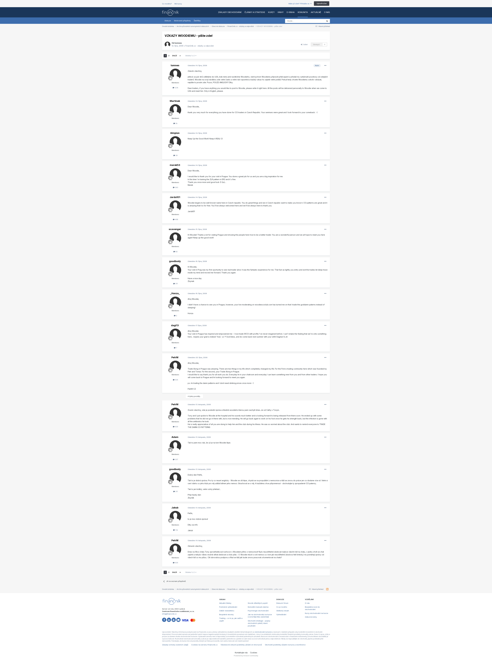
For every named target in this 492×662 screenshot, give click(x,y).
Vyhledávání (281, 614)
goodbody (175, 261)
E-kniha (291, 12)
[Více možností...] (325, 65)
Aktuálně (316, 12)
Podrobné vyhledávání (228, 607)
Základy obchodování (229, 12)
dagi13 (175, 325)
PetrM (174, 357)
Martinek (175, 101)
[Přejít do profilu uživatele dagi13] (175, 334)
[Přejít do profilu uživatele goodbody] (175, 270)
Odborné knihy (311, 617)
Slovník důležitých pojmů (258, 603)
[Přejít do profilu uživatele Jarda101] (175, 206)
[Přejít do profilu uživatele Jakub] (175, 516)
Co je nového (281, 607)
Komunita (303, 12)
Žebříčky (197, 21)
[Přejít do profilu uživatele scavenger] (175, 238)
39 (176, 155)
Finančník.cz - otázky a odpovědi (199, 46)
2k (176, 123)
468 (176, 219)
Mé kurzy (178, 4)
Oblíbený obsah (282, 611)
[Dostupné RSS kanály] (327, 589)
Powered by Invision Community (246, 656)
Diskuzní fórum (282, 603)
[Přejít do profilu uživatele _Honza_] (175, 302)
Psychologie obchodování (258, 611)
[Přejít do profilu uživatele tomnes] (167, 44)
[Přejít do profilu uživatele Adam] (175, 446)
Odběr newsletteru (226, 611)
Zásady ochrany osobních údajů (175, 645)
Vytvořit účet (322, 3)
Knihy (281, 12)
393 (176, 187)
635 (176, 380)
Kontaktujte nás (241, 652)
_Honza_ (175, 293)
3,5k (176, 88)
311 (176, 284)
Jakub (174, 507)
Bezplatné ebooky (226, 614)
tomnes (178, 43)
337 (176, 459)
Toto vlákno (316, 21)
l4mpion (175, 133)
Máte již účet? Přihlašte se (299, 4)
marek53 (175, 165)
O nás (327, 12)
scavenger (175, 229)
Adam (175, 437)
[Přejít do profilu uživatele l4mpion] (175, 142)
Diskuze (168, 21)
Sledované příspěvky (182, 21)
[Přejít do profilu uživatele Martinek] (175, 110)
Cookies (253, 652)
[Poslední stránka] (180, 55)
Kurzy (271, 12)
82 (176, 252)
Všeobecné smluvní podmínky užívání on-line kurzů (241, 645)
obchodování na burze (263, 632)
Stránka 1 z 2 (190, 56)
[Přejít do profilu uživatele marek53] (175, 174)
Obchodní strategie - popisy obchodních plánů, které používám (259, 623)
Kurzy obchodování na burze (316, 613)
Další (174, 56)
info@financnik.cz (169, 614)
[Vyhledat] (327, 21)
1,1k (176, 530)
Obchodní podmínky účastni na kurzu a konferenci (285, 645)
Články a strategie (254, 12)
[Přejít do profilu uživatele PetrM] (175, 366)
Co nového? (167, 4)
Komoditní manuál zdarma (258, 607)
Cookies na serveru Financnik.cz (204, 645)
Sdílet (305, 44)
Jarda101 (175, 197)
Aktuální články (225, 603)
